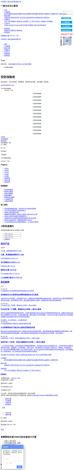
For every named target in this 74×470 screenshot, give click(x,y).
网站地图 (49, 395)
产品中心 (38, 21)
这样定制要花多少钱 (7, 85)
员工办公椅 (39, 354)
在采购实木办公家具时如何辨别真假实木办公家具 (20, 218)
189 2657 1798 (15, 378)
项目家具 (43, 25)
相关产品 (5, 243)
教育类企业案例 (44, 14)
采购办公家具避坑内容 (11, 212)
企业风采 (26, 21)
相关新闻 (5, 282)
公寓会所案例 (8, 201)
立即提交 (7, 239)
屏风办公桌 (31, 354)
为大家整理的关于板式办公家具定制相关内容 (18, 327)
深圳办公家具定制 (21, 354)
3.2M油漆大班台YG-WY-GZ (11, 277)
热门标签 (55, 395)
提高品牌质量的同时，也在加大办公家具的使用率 (20, 208)
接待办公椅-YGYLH (8, 270)
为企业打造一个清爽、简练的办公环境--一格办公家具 (21, 309)
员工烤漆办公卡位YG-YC (10, 262)
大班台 (6, 25)
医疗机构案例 (8, 14)
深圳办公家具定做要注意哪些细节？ (15, 216)
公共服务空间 (53, 14)
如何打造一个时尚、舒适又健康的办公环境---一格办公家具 (23, 342)
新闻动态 (7, 28)
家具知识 (19, 30)
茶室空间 (46, 17)
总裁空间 (7, 17)
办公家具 (3, 354)
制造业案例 (35, 14)
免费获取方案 (5, 35)
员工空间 (22, 17)
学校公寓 (37, 25)
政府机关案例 (17, 14)
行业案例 (7, 12)
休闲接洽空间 (39, 17)
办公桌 (16, 25)
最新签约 (7, 30)
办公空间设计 (11, 354)
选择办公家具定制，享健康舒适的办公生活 (18, 220)
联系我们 (50, 21)
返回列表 (3, 141)
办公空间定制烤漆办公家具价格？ (15, 210)
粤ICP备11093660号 (39, 395)
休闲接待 (31, 25)
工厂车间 (32, 21)
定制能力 (7, 19)
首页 (5, 10)
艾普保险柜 (4, 139)
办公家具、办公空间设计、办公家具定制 (14, 320)
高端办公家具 (47, 354)
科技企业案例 (26, 14)
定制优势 (3, 368)
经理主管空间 (14, 17)
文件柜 (25, 25)
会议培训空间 (30, 17)
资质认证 (19, 21)
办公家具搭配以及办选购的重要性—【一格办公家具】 (21, 222)
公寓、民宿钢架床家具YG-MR (12, 255)
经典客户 (44, 21)
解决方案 (7, 15)
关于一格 (7, 21)
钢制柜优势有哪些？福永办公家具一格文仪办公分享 (21, 214)
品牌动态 (13, 30)
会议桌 (11, 25)
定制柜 (29, 64)
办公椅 (20, 25)
